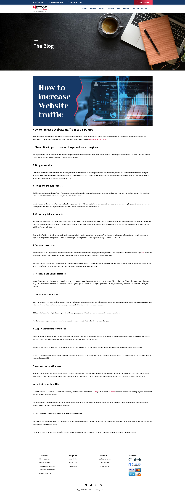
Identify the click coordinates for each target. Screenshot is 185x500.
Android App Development (47, 470)
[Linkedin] (142, 8)
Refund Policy (73, 466)
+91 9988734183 (104, 466)
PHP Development (44, 459)
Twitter (95, 392)
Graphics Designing (45, 473)
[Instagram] (146, 8)
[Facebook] (134, 8)
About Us (93, 8)
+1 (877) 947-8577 (104, 462)
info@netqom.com (105, 459)
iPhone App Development (47, 466)
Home (84, 8)
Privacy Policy (73, 459)
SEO (143, 253)
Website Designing (44, 462)
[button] (143, 2)
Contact (126, 8)
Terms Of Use (73, 462)
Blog (118, 8)
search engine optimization (97, 139)
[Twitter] (138, 8)
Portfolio (111, 8)
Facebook (111, 392)
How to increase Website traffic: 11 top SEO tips (63, 129)
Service (101, 8)
